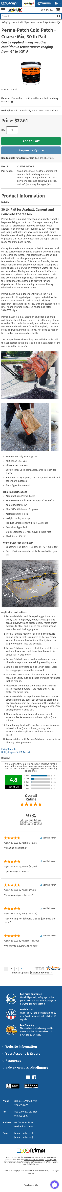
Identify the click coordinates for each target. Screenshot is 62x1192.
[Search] (58, 16)
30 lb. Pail (12, 89)
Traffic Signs (23, 22)
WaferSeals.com (32, 1164)
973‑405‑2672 (46, 158)
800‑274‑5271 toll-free (25, 1101)
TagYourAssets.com (37, 1162)
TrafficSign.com (50, 1160)
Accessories (36, 22)
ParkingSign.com (10, 1162)
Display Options (20, 972)
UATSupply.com (52, 1162)
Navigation (3, 10)
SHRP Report (23, 752)
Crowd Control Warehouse (34, 1160)
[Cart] (59, 10)
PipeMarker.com (23, 1162)
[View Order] (26, 12)
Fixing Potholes (9, 749)
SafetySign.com (8, 22)
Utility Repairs (8, 752)
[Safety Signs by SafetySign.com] (14, 10)
